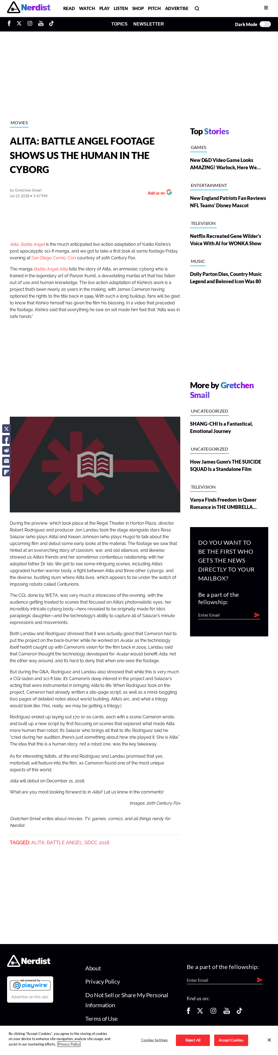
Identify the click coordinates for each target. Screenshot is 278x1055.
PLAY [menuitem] (104, 8)
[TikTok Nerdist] (51, 24)
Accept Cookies (231, 1040)
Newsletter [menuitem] (148, 24)
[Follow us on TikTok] (239, 1012)
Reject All (192, 1040)
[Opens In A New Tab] (30, 984)
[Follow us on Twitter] (200, 1012)
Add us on (155, 193)
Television (203, 223)
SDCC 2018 (96, 842)
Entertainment (209, 185)
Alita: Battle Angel (57, 842)
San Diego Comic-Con (53, 258)
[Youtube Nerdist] (40, 24)
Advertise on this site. (30, 997)
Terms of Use (101, 1018)
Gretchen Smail (28, 190)
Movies (19, 122)
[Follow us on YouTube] (226, 1012)
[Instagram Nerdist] (29, 24)
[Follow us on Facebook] (188, 1012)
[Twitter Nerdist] (19, 24)
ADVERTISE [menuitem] (176, 8)
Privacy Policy (102, 981)
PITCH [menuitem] (154, 8)
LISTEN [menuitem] (121, 8)
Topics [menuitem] (119, 24)
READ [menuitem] (69, 8)
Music (198, 261)
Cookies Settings (154, 1040)
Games (198, 147)
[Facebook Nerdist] (10, 24)
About (93, 968)
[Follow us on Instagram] (213, 1012)
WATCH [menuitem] (87, 8)
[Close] (269, 1040)
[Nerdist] (28, 8)
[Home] (28, 965)
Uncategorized (209, 410)
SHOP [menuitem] (138, 8)
